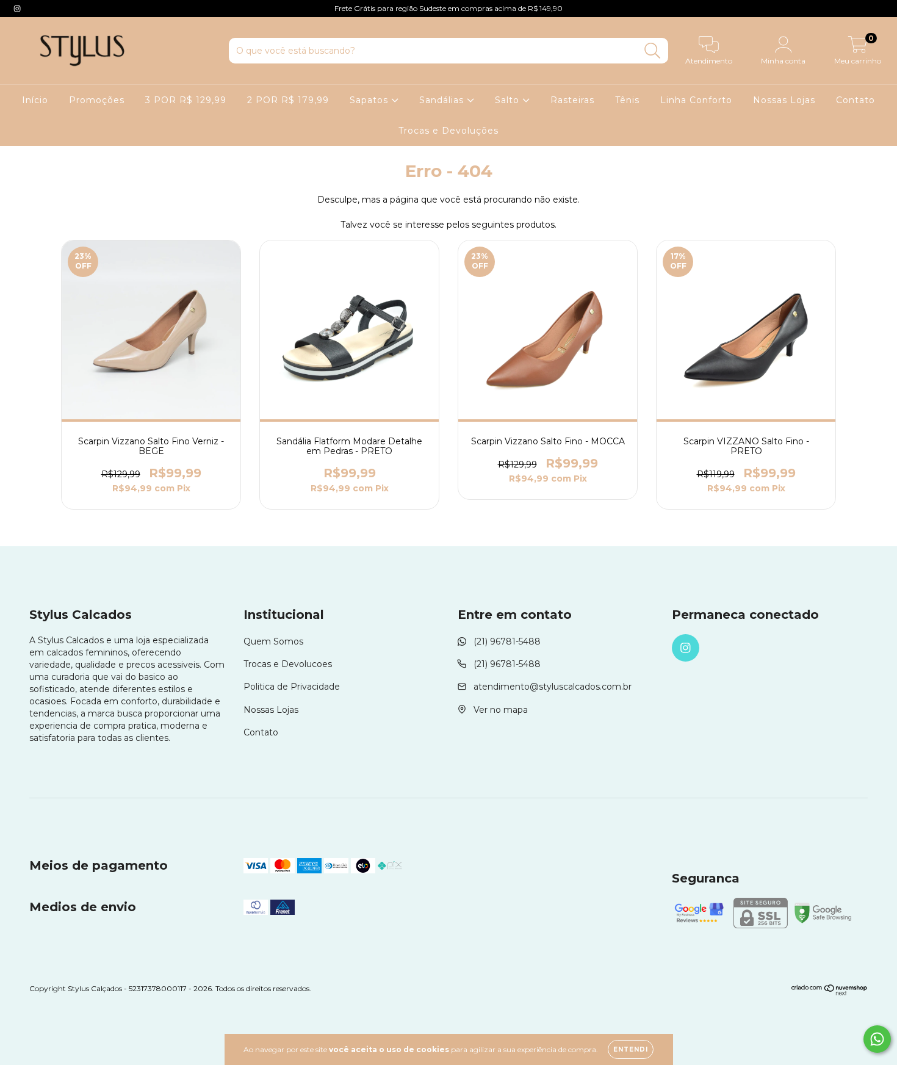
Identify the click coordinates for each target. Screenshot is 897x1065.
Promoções (96, 100)
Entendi (630, 1049)
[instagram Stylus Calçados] (17, 8)
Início (35, 100)
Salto (508, 100)
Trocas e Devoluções (448, 130)
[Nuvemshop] (829, 992)
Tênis (627, 100)
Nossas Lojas (784, 100)
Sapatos (370, 100)
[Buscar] (652, 51)
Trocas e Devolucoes (287, 664)
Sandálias (443, 100)
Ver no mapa (501, 709)
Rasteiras (572, 100)
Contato (855, 100)
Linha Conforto (696, 100)
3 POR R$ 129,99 (185, 100)
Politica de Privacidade (291, 686)
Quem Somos (273, 641)
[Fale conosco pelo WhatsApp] (877, 1039)
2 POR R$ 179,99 (288, 100)
